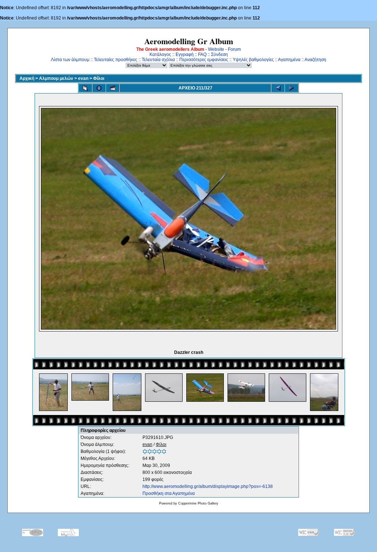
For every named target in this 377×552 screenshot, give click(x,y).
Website (216, 49)
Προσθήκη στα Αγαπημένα (168, 493)
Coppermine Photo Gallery (198, 503)
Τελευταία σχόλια (158, 59)
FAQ (202, 54)
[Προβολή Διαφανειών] (112, 88)
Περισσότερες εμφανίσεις (203, 59)
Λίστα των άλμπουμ (70, 59)
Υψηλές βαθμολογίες (253, 59)
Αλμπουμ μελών (56, 78)
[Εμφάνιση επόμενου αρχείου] (291, 88)
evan (83, 78)
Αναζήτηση (315, 59)
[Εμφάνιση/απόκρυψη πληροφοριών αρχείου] (99, 88)
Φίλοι (98, 78)
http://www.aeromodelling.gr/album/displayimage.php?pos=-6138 (207, 486)
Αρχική (27, 78)
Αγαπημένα (289, 59)
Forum (234, 49)
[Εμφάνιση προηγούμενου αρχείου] (278, 88)
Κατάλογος (160, 54)
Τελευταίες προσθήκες (115, 59)
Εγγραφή (185, 54)
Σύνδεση (219, 54)
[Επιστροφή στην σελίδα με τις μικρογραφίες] (85, 88)
